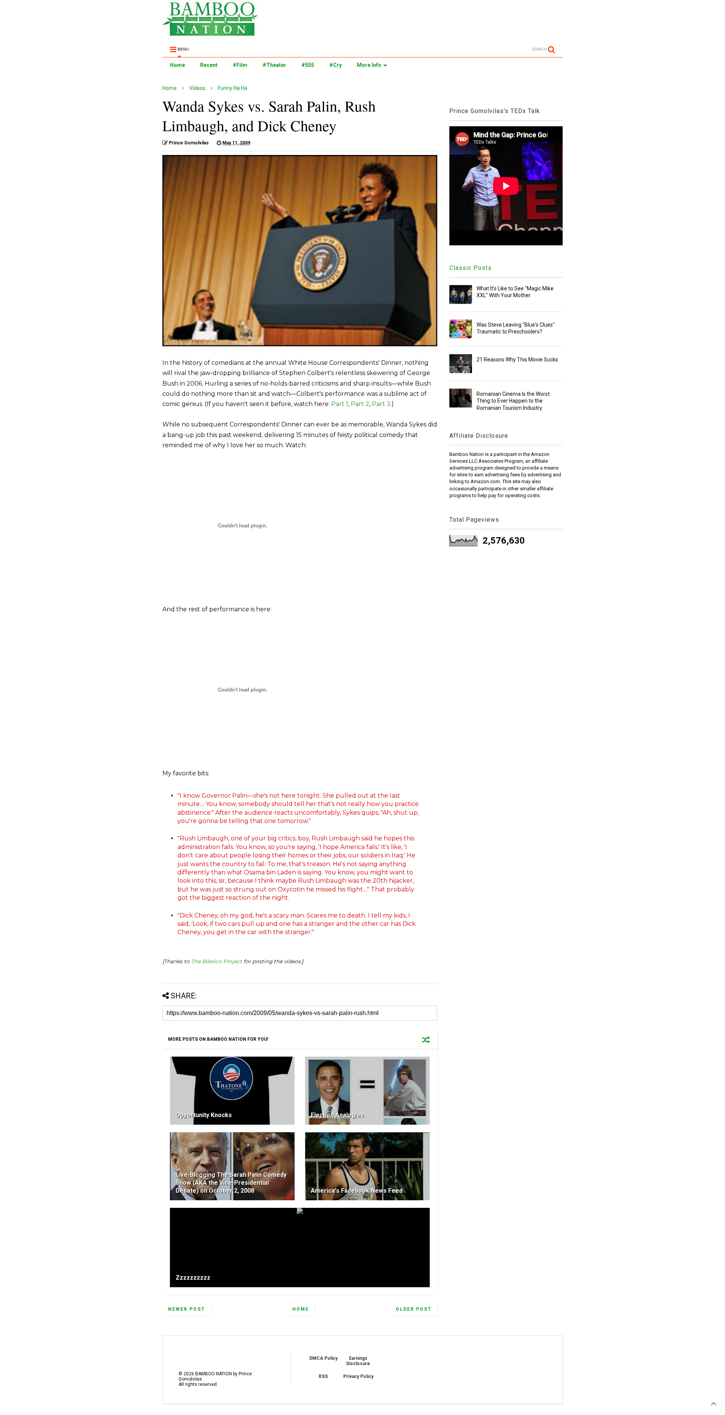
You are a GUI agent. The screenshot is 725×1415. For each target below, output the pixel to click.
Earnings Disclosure (358, 1361)
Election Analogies (337, 1115)
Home (177, 65)
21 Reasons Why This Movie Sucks (517, 359)
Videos (197, 88)
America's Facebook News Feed (357, 1190)
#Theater (274, 65)
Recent (209, 65)
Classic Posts (470, 267)
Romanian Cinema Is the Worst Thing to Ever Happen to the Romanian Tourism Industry (513, 401)
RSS (323, 1376)
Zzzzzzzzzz (193, 1277)
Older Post (414, 1309)
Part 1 (339, 404)
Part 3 (381, 404)
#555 (307, 65)
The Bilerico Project (216, 961)
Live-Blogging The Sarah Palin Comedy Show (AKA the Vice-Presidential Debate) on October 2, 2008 (231, 1182)
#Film (240, 65)
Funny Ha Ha (232, 88)
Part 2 (360, 404)
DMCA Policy (323, 1358)
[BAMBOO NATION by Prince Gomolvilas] (210, 32)
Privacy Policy (358, 1376)
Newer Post (186, 1309)
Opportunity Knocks (204, 1115)
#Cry (335, 65)
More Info (369, 65)
